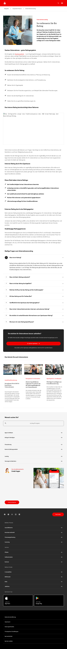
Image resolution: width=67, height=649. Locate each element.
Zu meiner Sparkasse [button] (32, 343)
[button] (62, 3)
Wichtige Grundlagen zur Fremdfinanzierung (54, 382)
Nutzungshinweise (9, 626)
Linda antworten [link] (12, 502)
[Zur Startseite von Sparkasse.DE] (4, 3)
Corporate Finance (17, 8)
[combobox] (33, 423)
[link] (12, 384)
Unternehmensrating (30, 8)
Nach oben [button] (58, 514)
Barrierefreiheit (8, 636)
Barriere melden (9, 641)
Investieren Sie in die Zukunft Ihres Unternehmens (12, 385)
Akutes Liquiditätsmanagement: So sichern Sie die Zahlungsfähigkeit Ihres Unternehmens (33, 384)
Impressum (7, 622)
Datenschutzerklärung (10, 617)
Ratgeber (6, 8)
